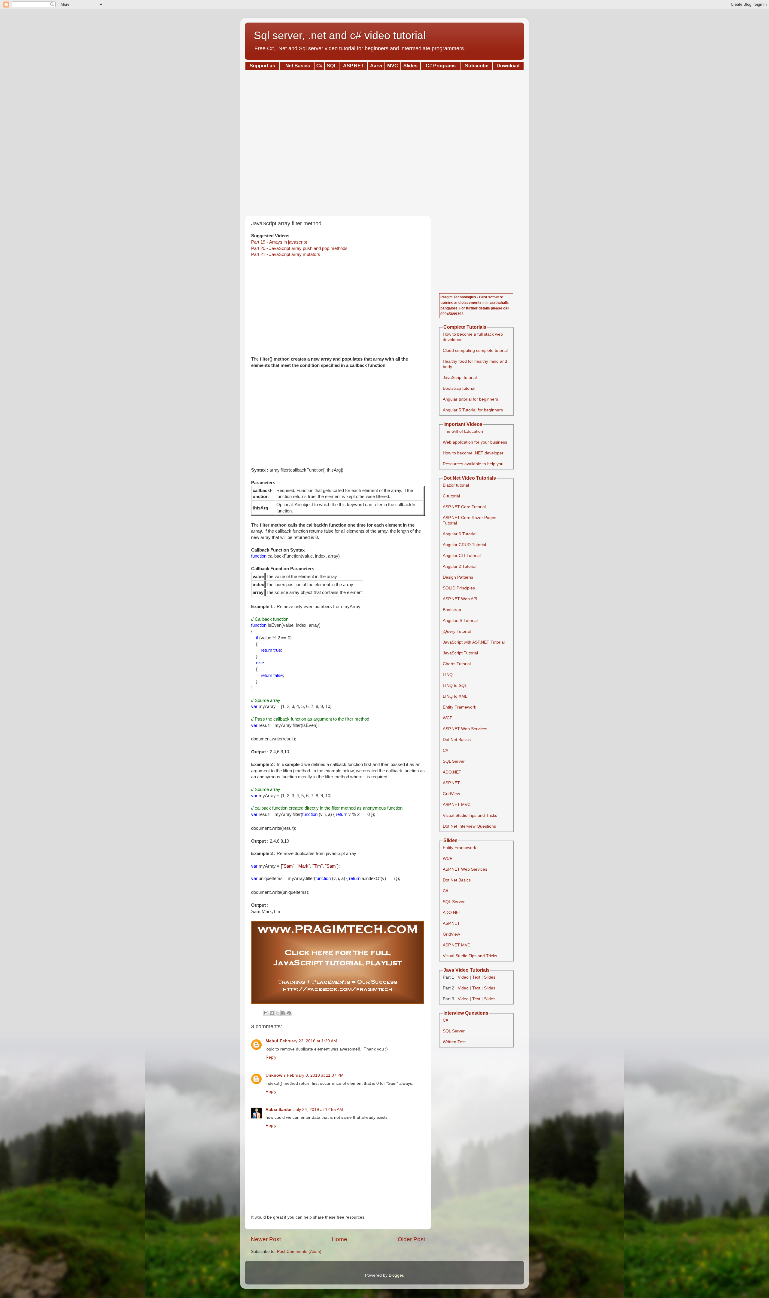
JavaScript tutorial (460, 377)
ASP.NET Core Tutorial (464, 507)
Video (463, 977)
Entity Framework (459, 707)
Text (476, 977)
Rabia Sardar (279, 1109)
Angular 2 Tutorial (459, 566)
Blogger (396, 1275)
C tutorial (451, 496)
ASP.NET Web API (460, 599)
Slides (489, 977)
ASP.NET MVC (456, 804)
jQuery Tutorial (457, 631)
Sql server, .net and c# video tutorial (340, 35)
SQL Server (454, 761)
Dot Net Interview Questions (469, 826)
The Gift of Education (463, 431)
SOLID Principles (459, 588)
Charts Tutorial (457, 664)
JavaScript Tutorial (460, 653)
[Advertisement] (384, 140)
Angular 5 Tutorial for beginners (473, 410)
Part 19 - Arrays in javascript (279, 242)
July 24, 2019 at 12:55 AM (318, 1109)
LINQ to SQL (455, 685)
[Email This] (266, 1013)
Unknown (275, 1075)
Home (339, 1239)
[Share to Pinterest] (289, 1013)
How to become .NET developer (473, 453)
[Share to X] (278, 1013)
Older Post (411, 1239)
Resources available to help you (473, 464)
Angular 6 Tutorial (459, 534)
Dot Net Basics (457, 739)
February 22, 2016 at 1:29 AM (308, 1041)
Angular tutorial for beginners (470, 399)
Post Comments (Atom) (299, 1251)
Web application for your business (475, 442)
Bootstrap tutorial (459, 388)
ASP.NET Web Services (465, 729)
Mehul (272, 1041)
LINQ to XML (455, 696)
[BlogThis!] (272, 1013)
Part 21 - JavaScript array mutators (285, 254)
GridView (451, 794)
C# (445, 750)
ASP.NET (451, 783)
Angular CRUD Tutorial (464, 545)
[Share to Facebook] (283, 1013)
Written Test (454, 1042)
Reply (271, 1057)
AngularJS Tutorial (460, 620)
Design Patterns (458, 577)
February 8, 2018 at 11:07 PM (315, 1075)
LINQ (448, 674)
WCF (447, 718)
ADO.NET (452, 772)
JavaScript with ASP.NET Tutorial (474, 642)
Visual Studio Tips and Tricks (470, 815)
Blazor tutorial (456, 485)
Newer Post (266, 1239)
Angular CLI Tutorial (462, 555)
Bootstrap (452, 609)
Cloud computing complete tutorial (475, 350)
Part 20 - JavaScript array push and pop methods (299, 248)
